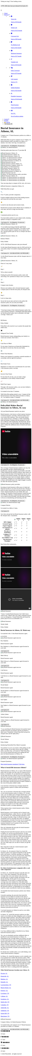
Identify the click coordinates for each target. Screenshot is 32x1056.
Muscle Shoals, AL (6, 987)
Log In (7, 122)
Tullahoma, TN (5, 1010)
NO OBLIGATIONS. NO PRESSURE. (19, 253)
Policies (6, 14)
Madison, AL (4, 979)
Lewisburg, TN (5, 993)
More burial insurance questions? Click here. (13, 764)
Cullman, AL (4, 996)
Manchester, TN (5, 1016)
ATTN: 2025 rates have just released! (13, 6)
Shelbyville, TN (5, 1002)
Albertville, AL (5, 1007)
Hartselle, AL (4, 982)
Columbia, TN (5, 1005)
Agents (6, 119)
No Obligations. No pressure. (17, 145)
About (6, 13)
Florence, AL (4, 990)
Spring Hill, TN (5, 1013)
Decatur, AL (4, 973)
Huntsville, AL (5, 976)
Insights (6, 120)
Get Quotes (8, 124)
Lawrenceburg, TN (6, 985)
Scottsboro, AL (5, 999)
